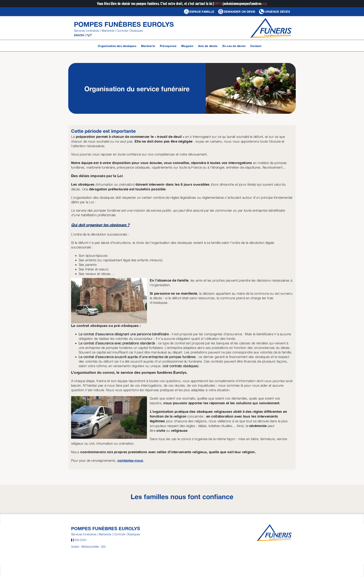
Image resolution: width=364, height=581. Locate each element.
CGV (103, 546)
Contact (75, 546)
